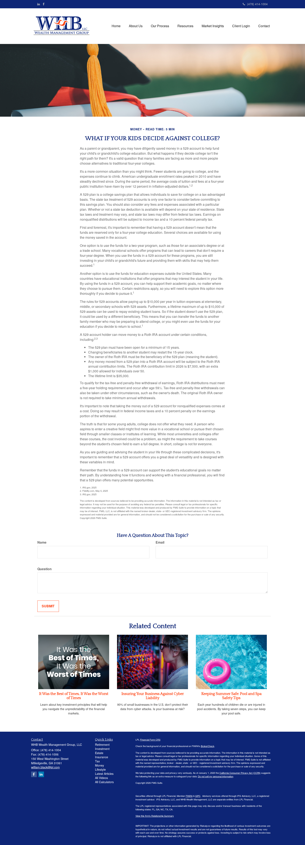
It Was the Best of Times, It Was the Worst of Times (73, 696)
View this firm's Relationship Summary (154, 815)
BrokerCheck (207, 746)
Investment (102, 749)
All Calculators (104, 782)
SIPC (197, 795)
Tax (97, 761)
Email (160, 542)
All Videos (101, 778)
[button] (136, 26)
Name (41, 542)
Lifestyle (100, 769)
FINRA (189, 795)
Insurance (101, 757)
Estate (99, 753)
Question (44, 569)
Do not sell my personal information (215, 776)
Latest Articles (104, 774)
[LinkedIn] (38, 4)
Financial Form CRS (150, 739)
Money (99, 765)
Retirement (102, 744)
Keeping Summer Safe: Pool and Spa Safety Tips (231, 696)
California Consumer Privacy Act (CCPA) (240, 772)
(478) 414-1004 (257, 4)
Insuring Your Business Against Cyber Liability (152, 696)
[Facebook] (43, 4)
